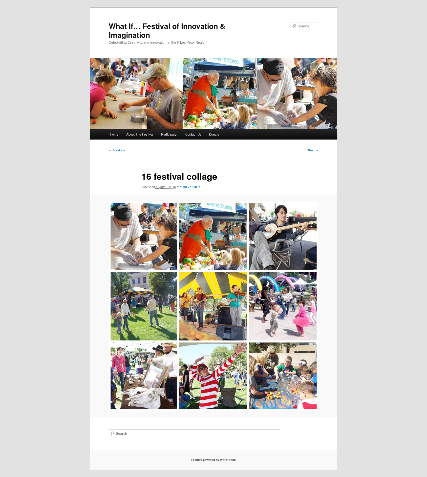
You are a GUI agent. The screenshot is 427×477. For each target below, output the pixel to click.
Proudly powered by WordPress (213, 459)
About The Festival (139, 134)
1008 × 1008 (188, 187)
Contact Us (193, 134)
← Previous (117, 150)
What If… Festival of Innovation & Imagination (167, 30)
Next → (313, 150)
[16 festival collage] (213, 306)
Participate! (169, 134)
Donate (214, 134)
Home (114, 134)
